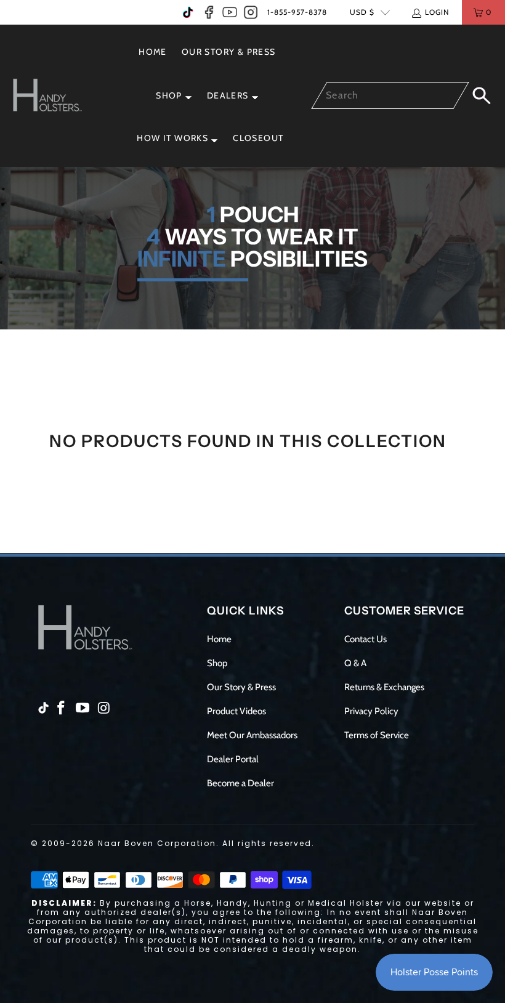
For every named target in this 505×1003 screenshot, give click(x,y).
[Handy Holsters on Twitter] (187, 12)
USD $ (362, 12)
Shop (217, 663)
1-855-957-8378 (297, 12)
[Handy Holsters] (53, 96)
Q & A (355, 663)
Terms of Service (376, 735)
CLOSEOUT (258, 137)
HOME (153, 51)
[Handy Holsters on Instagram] (250, 12)
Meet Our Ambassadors (252, 735)
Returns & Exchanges (384, 687)
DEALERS (228, 95)
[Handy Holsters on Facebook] (208, 12)
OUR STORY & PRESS (229, 51)
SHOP (169, 95)
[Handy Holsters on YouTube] (229, 12)
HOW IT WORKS (172, 137)
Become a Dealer (240, 783)
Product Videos (236, 711)
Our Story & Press (241, 687)
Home (219, 639)
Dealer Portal (233, 759)
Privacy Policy (371, 711)
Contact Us (365, 639)
